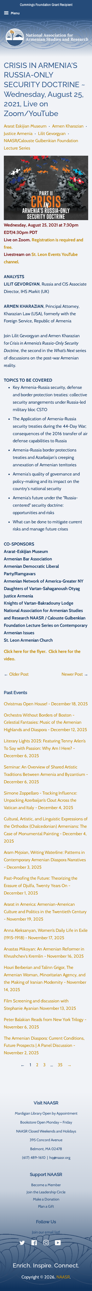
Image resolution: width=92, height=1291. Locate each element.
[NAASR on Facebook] (34, 1243)
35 (60, 1064)
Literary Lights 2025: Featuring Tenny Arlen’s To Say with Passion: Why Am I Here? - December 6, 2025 (45, 748)
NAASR (63, 1276)
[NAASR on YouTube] (58, 1243)
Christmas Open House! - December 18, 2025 (46, 703)
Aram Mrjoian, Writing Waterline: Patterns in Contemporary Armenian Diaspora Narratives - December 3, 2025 (45, 860)
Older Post (19, 674)
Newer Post (72, 674)
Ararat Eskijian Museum (25, 126)
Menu (15, 13)
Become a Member (46, 1185)
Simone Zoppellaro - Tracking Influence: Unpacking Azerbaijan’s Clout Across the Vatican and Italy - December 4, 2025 (40, 800)
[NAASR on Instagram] (46, 1243)
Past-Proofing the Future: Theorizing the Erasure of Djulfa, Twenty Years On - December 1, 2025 (40, 886)
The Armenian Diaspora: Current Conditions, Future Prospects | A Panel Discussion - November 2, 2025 (44, 1046)
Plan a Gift (46, 1206)
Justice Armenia (18, 133)
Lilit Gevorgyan (52, 133)
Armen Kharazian (68, 126)
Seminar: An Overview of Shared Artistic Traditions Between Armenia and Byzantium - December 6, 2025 (46, 774)
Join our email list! (46, 1232)
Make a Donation (46, 1199)
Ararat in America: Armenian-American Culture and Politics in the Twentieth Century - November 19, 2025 (45, 912)
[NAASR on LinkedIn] (70, 1243)
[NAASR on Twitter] (22, 1243)
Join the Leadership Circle (46, 1192)
